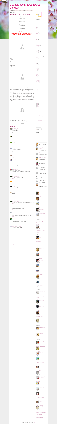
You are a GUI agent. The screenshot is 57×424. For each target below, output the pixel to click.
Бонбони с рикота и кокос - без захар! (42, 292)
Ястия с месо (37, 82)
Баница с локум (41, 352)
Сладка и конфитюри (38, 65)
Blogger (34, 422)
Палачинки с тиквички (41, 333)
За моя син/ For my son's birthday (42, 382)
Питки (36, 53)
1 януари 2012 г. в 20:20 (18, 164)
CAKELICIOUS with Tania (39, 386)
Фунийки (38, 117)
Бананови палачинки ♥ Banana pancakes (40, 230)
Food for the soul (38, 247)
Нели (12, 176)
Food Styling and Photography (39, 218)
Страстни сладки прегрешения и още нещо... (41, 412)
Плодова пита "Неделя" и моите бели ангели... (43, 148)
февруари (38, 108)
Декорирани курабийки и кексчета (40, 34)
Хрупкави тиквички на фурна (42, 157)
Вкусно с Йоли (38, 191)
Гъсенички (40, 166)
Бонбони (37, 28)
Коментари (38, 129)
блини (36, 27)
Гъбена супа (38, 111)
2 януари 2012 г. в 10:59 (16, 176)
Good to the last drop (38, 241)
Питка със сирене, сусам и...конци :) (42, 184)
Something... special (41, 280)
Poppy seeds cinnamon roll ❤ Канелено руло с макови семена (40, 222)
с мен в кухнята (38, 365)
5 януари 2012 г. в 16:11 (19, 201)
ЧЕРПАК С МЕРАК (38, 207)
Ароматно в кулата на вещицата (40, 346)
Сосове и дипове (37, 69)
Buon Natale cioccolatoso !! (42, 357)
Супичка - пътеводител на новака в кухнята (40, 332)
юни (37, 104)
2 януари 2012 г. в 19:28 (16, 186)
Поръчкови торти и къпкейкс (39, 56)
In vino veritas (38, 218)
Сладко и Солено (38, 299)
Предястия (37, 58)
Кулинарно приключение (39, 258)
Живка (13, 136)
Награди (28, 10)
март (38, 107)
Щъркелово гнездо (38, 196)
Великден (37, 32)
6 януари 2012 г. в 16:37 (18, 218)
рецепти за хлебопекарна (38, 62)
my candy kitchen (38, 224)
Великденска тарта (41, 275)
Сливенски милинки (39, 112)
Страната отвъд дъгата (39, 417)
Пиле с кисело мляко (41, 248)
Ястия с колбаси (38, 81)
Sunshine (37, 232)
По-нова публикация (13, 244)
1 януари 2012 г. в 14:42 (16, 142)
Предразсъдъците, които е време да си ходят (42, 306)
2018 (37, 90)
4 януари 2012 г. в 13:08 (16, 192)
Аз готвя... (37, 310)
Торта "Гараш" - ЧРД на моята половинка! (42, 152)
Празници (37, 57)
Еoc (12, 159)
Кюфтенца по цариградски (40, 116)
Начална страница (13, 10)
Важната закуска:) (41, 406)
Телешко (37, 71)
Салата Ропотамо (41, 179)
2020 (37, 88)
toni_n (13, 180)
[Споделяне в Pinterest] (24, 123)
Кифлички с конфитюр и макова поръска (42, 347)
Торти (36, 76)
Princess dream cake (41, 392)
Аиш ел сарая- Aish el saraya (42, 319)
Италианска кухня (38, 40)
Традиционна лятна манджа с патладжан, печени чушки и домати (42, 198)
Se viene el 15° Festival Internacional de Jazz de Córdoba (40, 233)
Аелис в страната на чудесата (40, 397)
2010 (37, 123)
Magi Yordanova (14, 201)
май (37, 105)
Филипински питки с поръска (40, 110)
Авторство (20, 10)
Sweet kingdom (38, 381)
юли (37, 103)
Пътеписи (31, 10)
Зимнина (37, 39)
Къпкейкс (37, 46)
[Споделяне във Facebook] (23, 123)
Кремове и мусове (38, 45)
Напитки (37, 50)
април (38, 106)
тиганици (37, 75)
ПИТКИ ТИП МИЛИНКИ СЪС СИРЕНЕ (42, 401)
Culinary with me (38, 229)
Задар (40, 264)
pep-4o (13, 169)
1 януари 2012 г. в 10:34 (16, 128)
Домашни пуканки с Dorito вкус (42, 371)
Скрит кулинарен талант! (39, 400)
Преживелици (37, 59)
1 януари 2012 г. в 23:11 (16, 169)
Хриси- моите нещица (39, 414)
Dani (12, 128)
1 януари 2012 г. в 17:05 (16, 148)
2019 (37, 89)
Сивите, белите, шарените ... (39, 316)
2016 (37, 92)
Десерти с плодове (38, 35)
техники (37, 74)
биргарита (37, 297)
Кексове (36, 41)
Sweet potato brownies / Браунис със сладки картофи (42, 377)
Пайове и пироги (37, 51)
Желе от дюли (40, 171)
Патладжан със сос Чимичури (41, 300)
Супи (36, 70)
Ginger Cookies (38, 351)
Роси (12, 148)
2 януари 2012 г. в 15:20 (16, 180)
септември (38, 101)
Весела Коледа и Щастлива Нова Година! (42, 342)
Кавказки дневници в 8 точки (39, 324)
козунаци (37, 44)
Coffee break (37, 338)
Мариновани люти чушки (42, 202)
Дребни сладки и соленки (38, 38)
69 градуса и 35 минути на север (40, 288)
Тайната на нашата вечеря (39, 274)
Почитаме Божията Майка (42, 269)
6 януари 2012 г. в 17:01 (18, 226)
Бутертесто (37, 29)
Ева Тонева (13, 164)
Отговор (13, 133)
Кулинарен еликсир (38, 326)
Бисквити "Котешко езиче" (40, 113)
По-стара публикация (31, 244)
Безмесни (37, 26)
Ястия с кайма (37, 80)
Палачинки (37, 52)
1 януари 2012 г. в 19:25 (16, 159)
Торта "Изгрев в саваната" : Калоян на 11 (40, 115)
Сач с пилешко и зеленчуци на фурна (40, 175)
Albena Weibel (14, 218)
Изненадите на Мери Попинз (40, 362)
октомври (38, 100)
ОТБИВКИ (37, 244)
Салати (36, 64)
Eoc (36, 263)
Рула (13, 124)
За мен (16, 10)
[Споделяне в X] (22, 123)
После (40, 253)
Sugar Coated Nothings (39, 370)
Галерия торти (24, 10)
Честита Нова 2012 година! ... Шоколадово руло (40, 120)
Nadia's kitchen (38, 318)
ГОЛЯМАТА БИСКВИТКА (39, 405)
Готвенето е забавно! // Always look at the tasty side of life (41, 296)
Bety (12, 192)
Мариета (13, 226)
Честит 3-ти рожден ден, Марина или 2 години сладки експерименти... (42, 388)
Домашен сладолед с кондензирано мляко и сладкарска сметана (41, 209)
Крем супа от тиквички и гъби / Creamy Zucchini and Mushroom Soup (42, 214)
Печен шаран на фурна (39, 118)
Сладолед (37, 68)
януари (38, 109)
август (38, 102)
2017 (37, 91)
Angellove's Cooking (38, 212)
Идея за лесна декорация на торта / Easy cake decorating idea (42, 260)
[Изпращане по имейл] (21, 123)
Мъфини (37, 47)
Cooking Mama (38, 315)
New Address (37, 338)
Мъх (12, 142)
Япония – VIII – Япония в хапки (42, 237)
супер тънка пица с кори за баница (42, 327)
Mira (12, 186)
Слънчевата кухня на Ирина (39, 285)
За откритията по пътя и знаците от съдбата (40, 245)
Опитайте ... (38, 269)
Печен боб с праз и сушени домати (42, 311)
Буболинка (21, 36)
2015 (37, 93)
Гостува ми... (37, 33)
